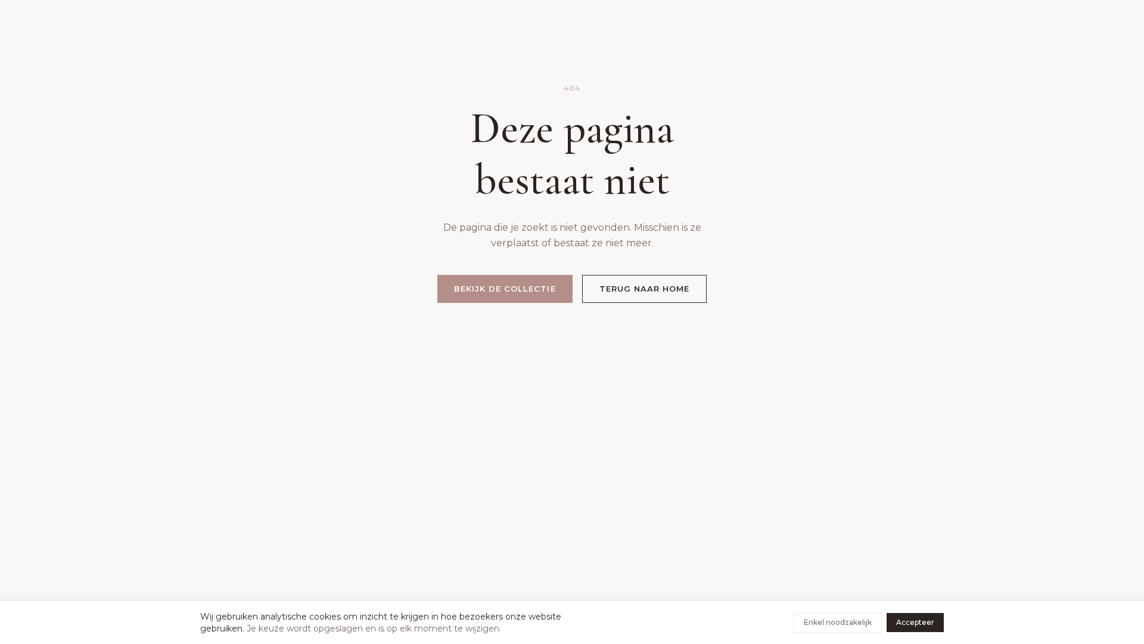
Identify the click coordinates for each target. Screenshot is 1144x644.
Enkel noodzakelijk (838, 622)
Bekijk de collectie (505, 288)
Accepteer (915, 622)
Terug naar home (644, 288)
